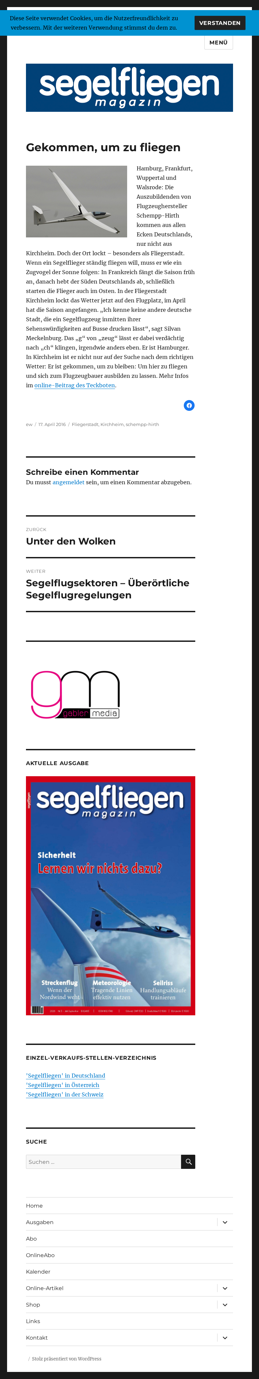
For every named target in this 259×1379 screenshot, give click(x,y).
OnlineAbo (40, 1255)
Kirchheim (112, 424)
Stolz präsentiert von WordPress (67, 1359)
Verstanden (220, 23)
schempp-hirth (142, 424)
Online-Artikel (44, 1288)
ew (29, 424)
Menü (218, 42)
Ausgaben (40, 1222)
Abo (31, 1239)
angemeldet (69, 482)
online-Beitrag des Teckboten (74, 385)
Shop (33, 1305)
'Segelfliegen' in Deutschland (65, 1075)
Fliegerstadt (85, 424)
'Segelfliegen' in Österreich (62, 1085)
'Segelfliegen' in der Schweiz (65, 1094)
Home (34, 1206)
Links (33, 1321)
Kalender (38, 1272)
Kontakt (37, 1338)
